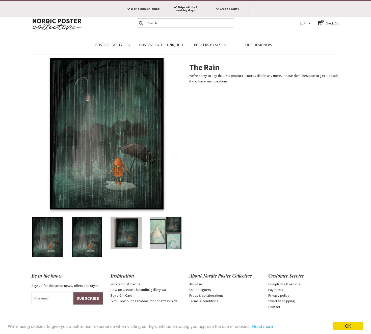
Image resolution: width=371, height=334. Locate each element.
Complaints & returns (284, 284)
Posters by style (110, 45)
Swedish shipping (281, 301)
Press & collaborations (206, 295)
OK (348, 326)
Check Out (332, 23)
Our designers (258, 45)
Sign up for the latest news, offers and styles (65, 285)
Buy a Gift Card (121, 295)
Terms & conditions (203, 301)
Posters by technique (159, 45)
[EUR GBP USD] (306, 23)
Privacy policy (278, 295)
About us (196, 284)
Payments (275, 289)
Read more (262, 326)
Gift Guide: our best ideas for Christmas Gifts (144, 301)
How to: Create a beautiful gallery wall (139, 289)
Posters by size (208, 45)
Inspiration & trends (125, 284)
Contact (274, 307)
